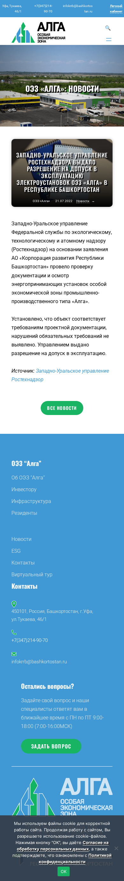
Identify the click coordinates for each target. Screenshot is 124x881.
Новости (83, 88)
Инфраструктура (31, 501)
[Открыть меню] (109, 39)
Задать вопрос (51, 746)
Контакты (23, 563)
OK (64, 871)
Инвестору (24, 489)
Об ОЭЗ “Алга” (28, 478)
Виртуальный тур (31, 575)
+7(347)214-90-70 (29, 640)
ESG (16, 551)
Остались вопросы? (47, 686)
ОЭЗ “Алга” (26, 463)
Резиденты (24, 513)
